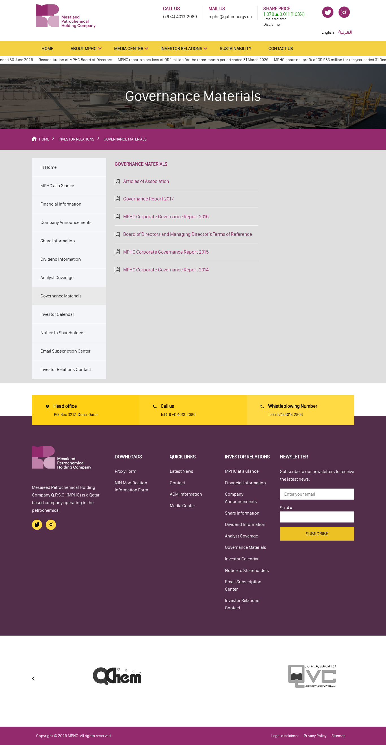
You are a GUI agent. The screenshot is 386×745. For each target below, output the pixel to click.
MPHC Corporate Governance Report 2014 (166, 270)
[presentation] (33, 678)
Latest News (181, 471)
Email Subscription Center (65, 351)
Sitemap (338, 735)
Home (47, 48)
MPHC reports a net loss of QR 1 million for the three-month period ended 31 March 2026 (183, 59)
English (328, 32)
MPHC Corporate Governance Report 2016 (166, 216)
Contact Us (280, 48)
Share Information (57, 240)
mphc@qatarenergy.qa (230, 16)
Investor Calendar (57, 314)
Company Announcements (66, 222)
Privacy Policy (315, 735)
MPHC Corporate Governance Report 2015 (166, 252)
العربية (345, 32)
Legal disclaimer (285, 735)
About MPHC (84, 48)
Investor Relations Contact (65, 369)
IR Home (48, 167)
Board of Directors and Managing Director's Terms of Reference (187, 234)
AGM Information (186, 494)
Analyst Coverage (56, 277)
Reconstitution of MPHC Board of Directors (65, 59)
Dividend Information (60, 259)
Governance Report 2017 (148, 199)
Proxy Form (125, 471)
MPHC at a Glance (57, 185)
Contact (177, 482)
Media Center (128, 48)
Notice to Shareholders (62, 332)
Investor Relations (181, 48)
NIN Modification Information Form (131, 486)
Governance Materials (61, 296)
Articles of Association (146, 181)
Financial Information (60, 204)
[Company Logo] (66, 15)
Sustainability (235, 48)
